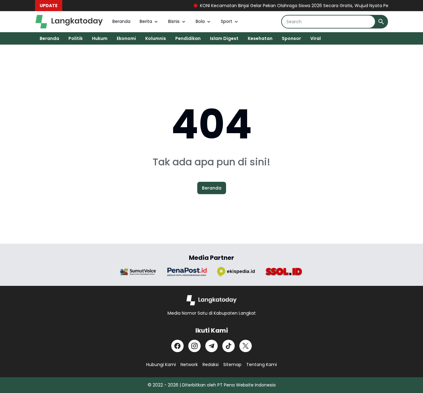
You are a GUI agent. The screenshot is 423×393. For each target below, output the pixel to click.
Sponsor (291, 38)
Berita (146, 21)
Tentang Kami (261, 364)
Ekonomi (126, 38)
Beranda (121, 21)
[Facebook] (177, 346)
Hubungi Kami (161, 364)
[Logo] (211, 300)
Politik (75, 38)
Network (189, 364)
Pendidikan (188, 38)
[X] (245, 346)
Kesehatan (260, 38)
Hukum (99, 38)
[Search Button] (381, 21)
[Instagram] (194, 346)
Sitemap (232, 364)
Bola (200, 21)
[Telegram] (211, 346)
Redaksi (211, 364)
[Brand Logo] (138, 272)
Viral (315, 38)
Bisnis (174, 21)
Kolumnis (155, 38)
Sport (226, 21)
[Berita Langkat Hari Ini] (69, 22)
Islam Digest (224, 38)
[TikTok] (228, 346)
